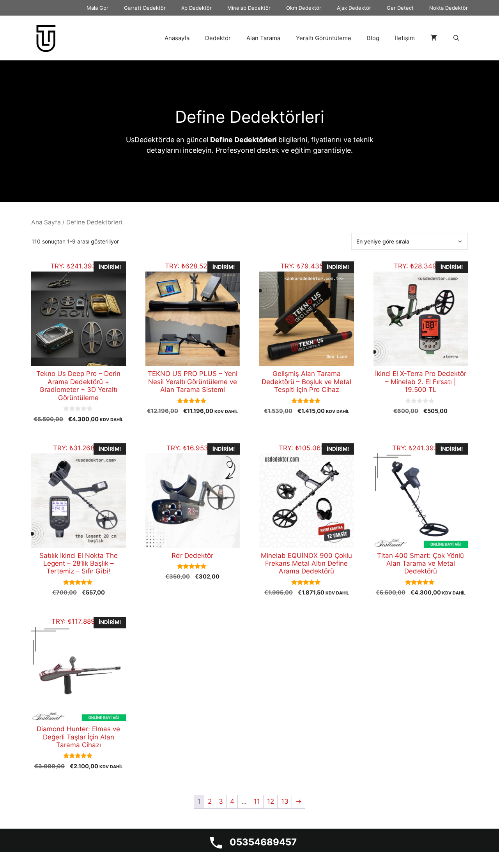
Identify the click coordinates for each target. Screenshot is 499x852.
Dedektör (218, 38)
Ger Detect (400, 8)
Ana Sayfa (46, 222)
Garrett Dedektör (145, 8)
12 (270, 801)
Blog (373, 38)
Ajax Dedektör (354, 8)
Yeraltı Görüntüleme (323, 38)
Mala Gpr (97, 8)
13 (284, 801)
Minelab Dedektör (249, 8)
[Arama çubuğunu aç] (456, 38)
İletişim (405, 38)
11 (257, 801)
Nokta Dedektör (448, 8)
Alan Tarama (263, 38)
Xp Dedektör (196, 8)
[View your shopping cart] (434, 38)
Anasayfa (177, 38)
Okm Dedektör (303, 8)
